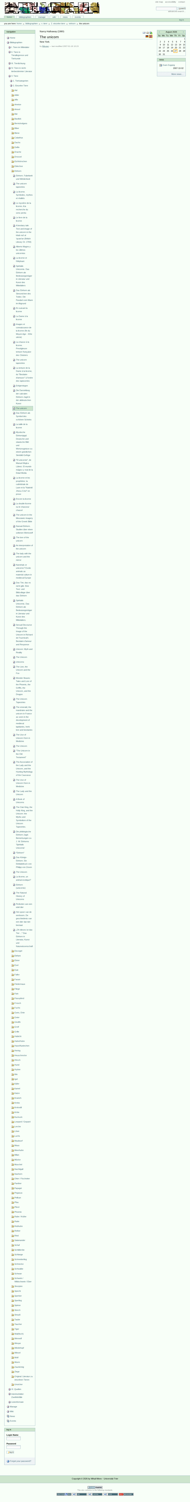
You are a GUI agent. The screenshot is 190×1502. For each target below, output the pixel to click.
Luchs (17, 1136)
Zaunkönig (19, 1367)
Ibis (16, 1074)
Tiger (16, 1329)
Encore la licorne (23, 499)
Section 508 (64, 1494)
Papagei (18, 1188)
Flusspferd (19, 998)
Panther (18, 1183)
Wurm (17, 1362)
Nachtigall (18, 1169)
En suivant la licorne (21, 310)
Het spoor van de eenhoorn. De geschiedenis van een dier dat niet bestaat (24, 918)
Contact (181, 2)
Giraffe (17, 1022)
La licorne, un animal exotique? (23, 878)
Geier (16, 1017)
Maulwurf (18, 1141)
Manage (41, 17)
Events (78, 17)
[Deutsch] (147, 36)
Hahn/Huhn (19, 1041)
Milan (16, 1155)
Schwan (18, 1273)
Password (11, 1444)
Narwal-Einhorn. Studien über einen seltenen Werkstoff (24, 529)
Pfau (16, 1202)
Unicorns (20, 662)
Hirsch (17, 1060)
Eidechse (18, 166)
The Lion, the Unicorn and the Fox (23, 670)
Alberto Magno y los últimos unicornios (23, 249)
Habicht (17, 1036)
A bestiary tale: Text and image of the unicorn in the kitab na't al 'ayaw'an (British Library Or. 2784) (24, 233)
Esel (16, 965)
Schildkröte (19, 1250)
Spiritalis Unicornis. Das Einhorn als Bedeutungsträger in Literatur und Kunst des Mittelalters (24, 276)
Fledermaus (19, 984)
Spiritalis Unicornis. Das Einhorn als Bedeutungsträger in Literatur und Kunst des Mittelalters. (24, 610)
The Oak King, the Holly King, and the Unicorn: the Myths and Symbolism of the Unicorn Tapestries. (24, 817)
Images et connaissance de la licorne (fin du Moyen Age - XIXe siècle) (24, 330)
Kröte (16, 1112)
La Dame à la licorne (22, 318)
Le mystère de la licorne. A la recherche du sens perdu (23, 208)
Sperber (18, 1296)
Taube (17, 1319)
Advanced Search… (177, 11)
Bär (16, 114)
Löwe (16, 1131)
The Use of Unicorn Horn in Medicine (23, 738)
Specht (17, 1291)
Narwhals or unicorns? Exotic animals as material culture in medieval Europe (24, 571)
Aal (15, 90)
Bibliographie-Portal (52, 8)
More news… (177, 74)
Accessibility (170, 2)
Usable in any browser (126, 1494)
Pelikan (17, 1198)
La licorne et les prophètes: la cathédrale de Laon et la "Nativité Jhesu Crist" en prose (24, 486)
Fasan (17, 979)
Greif (16, 1027)
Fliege (17, 989)
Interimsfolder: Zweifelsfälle (17, 1395)
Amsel (17, 109)
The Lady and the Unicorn (24, 793)
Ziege (16, 1371)
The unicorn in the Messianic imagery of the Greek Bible (24, 518)
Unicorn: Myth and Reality (24, 651)
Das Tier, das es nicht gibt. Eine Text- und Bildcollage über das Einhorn (23, 589)
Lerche (17, 1126)
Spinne (17, 1305)
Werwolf (18, 1338)
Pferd (16, 1207)
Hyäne (17, 1069)
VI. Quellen (16, 1389)
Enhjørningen (22, 386)
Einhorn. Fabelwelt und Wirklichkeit (24, 177)
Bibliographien (25, 17)
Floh (16, 994)
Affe (16, 100)
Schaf (17, 1245)
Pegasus (18, 1193)
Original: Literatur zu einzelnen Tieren (23, 1378)
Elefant (17, 956)
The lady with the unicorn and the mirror (23, 556)
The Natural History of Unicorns (21, 896)
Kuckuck (18, 1117)
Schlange (18, 1254)
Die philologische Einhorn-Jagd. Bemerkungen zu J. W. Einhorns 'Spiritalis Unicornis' (23, 839)
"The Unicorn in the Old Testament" (23, 754)
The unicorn (21, 408)
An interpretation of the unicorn (24, 547)
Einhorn (72, 23)
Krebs (17, 1103)
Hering (17, 1050)
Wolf (16, 1357)
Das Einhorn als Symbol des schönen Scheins (24, 416)
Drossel (18, 157)
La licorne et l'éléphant (21, 259)
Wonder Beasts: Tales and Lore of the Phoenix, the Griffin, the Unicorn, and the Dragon (24, 686)
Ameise (17, 104)
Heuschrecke (20, 1055)
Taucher (18, 1324)
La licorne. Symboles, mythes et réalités (24, 195)
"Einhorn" (20, 853)
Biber (16, 128)
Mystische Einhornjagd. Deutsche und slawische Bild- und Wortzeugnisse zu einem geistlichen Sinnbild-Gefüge (24, 443)
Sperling (18, 1300)
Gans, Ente (19, 1012)
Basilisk (17, 119)
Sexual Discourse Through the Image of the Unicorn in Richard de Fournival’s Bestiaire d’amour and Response (24, 635)
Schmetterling (20, 1259)
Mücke (17, 1160)
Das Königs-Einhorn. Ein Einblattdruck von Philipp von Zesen (24, 862)
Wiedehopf (19, 1348)
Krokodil (18, 1107)
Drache (17, 152)
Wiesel (17, 1353)
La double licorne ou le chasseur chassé (23, 506)
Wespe (17, 1343)
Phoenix (18, 1212)
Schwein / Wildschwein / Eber (23, 1280)
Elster (17, 960)
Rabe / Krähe (20, 1216)
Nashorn (18, 1174)
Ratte (16, 1221)
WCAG (79, 1494)
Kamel (17, 1088)
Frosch (17, 1003)
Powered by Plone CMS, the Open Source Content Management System (95, 1487)
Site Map (159, 2)
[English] (151, 36)
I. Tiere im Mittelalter (20, 47)
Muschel (18, 1164)
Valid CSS (110, 1494)
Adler (16, 95)
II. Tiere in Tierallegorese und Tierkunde (19, 55)
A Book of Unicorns (20, 801)
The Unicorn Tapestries (21, 700)
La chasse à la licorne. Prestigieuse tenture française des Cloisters (23, 348)
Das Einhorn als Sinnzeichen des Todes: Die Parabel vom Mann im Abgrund (24, 297)
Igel (16, 1079)
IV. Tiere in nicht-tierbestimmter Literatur (21, 69)
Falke (16, 974)
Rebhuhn (18, 1226)
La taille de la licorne (21, 426)
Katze (17, 1093)
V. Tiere (44, 23)
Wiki (54, 17)
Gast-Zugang (172, 66)
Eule (16, 970)
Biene (16, 133)
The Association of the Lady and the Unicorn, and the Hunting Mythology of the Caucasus (24, 768)
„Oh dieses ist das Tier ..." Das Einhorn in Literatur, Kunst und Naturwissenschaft (24, 938)
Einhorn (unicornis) (21, 886)
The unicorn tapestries (21, 185)
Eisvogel (18, 951)
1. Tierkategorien (20, 81)
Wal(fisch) (19, 1334)
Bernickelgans (20, 123)
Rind (16, 1236)
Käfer (16, 1084)
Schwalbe (18, 1269)
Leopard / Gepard (22, 1122)
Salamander (19, 1240)
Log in (181, 20)
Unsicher (18, 1384)
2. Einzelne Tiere (58, 23)
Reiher (17, 1231)
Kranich (17, 1098)
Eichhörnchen (20, 161)
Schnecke (19, 1264)
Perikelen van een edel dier (24, 905)
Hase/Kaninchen (21, 1046)
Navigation (11, 32)
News (65, 17)
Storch (17, 1310)
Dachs (17, 142)
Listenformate (17, 1402)
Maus (16, 1145)
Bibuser (45, 46)
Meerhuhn (19, 1150)
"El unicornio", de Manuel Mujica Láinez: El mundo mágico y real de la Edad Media (24, 466)
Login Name (12, 1435)
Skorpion (18, 1286)
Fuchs (17, 1008)
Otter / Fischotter (22, 1178)
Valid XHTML (95, 1494)
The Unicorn (21, 657)
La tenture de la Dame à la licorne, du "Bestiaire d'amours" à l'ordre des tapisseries (24, 374)
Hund (16, 1065)
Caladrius (18, 138)
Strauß (17, 1315)
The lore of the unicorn (22, 539)
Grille (16, 1032)
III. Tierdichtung (18, 63)
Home (9, 17)
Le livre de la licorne (21, 219)
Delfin (16, 147)
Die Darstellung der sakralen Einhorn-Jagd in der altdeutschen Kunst (23, 397)
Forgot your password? (20, 1461)
